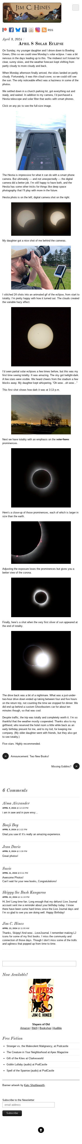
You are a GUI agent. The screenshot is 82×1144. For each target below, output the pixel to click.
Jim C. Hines (13, 924)
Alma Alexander (15, 803)
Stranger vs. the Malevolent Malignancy (29, 1046)
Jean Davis (11, 847)
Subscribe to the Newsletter (18, 1100)
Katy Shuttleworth (34, 1085)
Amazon (25, 1028)
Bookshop (45, 1028)
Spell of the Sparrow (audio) (22, 1070)
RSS (50, 30)
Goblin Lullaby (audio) (19, 1064)
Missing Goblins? (64, 766)
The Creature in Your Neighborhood (27, 1052)
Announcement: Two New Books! (27, 756)
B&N (34, 1028)
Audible (57, 1028)
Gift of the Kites (16, 1058)
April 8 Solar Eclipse (40, 43)
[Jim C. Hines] (32, 21)
